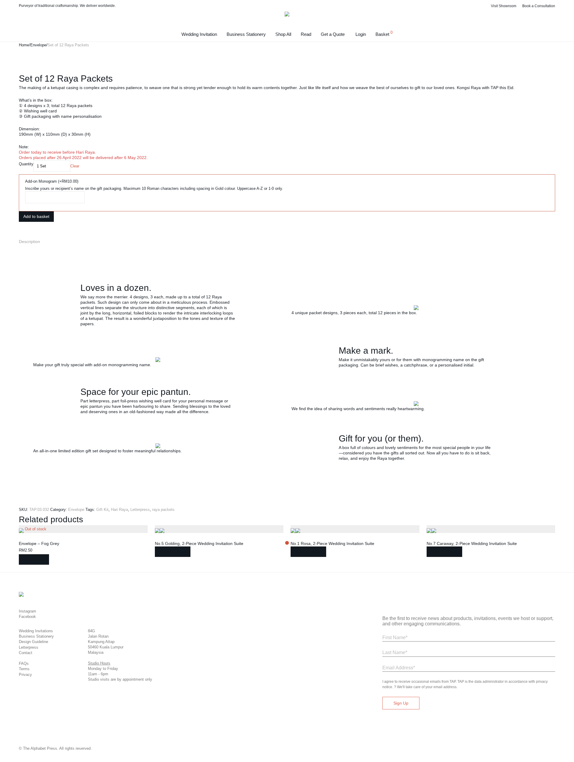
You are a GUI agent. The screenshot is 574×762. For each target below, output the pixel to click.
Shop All (283, 34)
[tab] (287, 241)
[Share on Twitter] (23, 233)
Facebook (27, 616)
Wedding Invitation (199, 34)
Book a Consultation (538, 6)
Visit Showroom (503, 6)
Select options (172, 551)
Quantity (26, 164)
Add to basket (36, 216)
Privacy (25, 674)
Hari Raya (119, 509)
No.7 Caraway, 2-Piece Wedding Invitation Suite (472, 543)
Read (306, 34)
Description (29, 241)
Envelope (38, 45)
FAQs (24, 663)
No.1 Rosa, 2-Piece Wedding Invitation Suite (332, 543)
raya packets (163, 509)
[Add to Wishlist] (20, 225)
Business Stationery (246, 34)
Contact (25, 652)
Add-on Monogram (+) (51, 181)
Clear (74, 166)
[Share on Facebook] (20, 233)
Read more (34, 559)
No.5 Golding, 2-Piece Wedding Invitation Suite (199, 543)
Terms (24, 669)
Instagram (27, 611)
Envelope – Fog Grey (39, 543)
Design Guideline (33, 641)
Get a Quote (333, 34)
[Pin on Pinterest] (26, 233)
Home (24, 45)
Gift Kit (102, 509)
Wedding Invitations (36, 631)
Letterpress (140, 509)
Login (360, 34)
